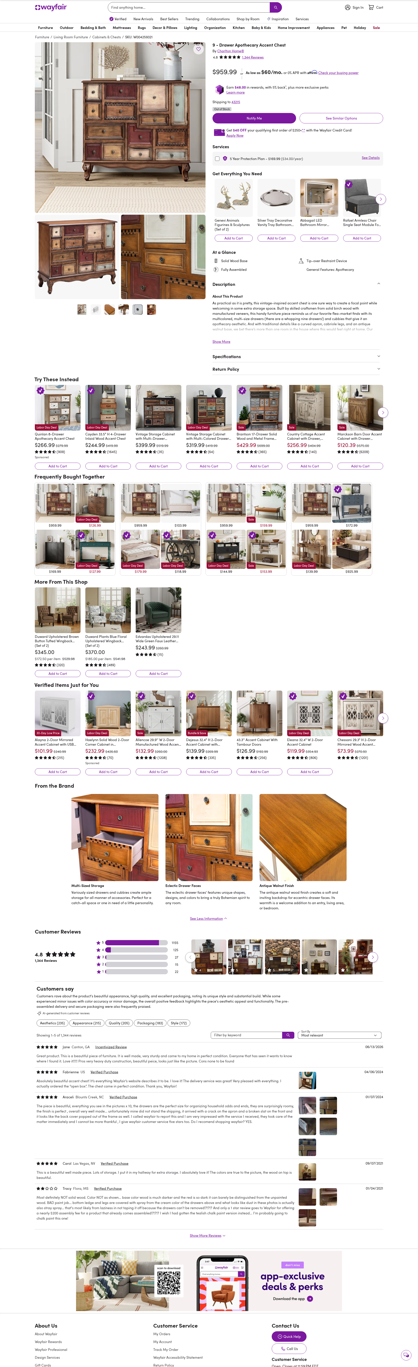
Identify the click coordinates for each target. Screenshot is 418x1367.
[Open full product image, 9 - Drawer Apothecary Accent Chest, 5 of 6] (137, 309)
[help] (406, 1355)
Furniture (42, 37)
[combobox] (189, 7)
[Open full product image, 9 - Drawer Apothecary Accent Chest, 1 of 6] (82, 309)
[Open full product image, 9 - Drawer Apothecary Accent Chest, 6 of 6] (151, 309)
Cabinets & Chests (106, 37)
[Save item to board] (198, 49)
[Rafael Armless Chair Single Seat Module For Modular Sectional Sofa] (362, 198)
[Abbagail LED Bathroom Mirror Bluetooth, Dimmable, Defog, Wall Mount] (319, 198)
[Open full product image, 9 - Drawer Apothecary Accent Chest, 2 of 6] (96, 309)
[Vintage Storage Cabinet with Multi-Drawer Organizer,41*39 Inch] (158, 408)
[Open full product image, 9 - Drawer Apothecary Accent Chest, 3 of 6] (109, 309)
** (303, 130)
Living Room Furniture (71, 37)
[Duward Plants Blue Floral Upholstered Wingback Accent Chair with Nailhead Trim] (108, 610)
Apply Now (234, 135)
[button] (120, 127)
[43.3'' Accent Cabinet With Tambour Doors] (259, 713)
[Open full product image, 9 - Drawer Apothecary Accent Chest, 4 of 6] (123, 309)
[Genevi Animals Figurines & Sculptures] (234, 198)
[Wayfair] (51, 7)
